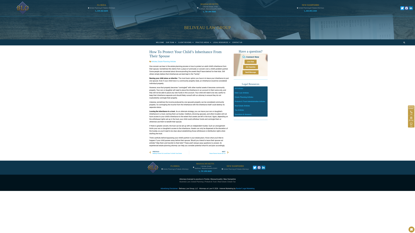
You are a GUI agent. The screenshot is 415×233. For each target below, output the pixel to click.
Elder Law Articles (242, 93)
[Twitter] (402, 8)
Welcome (160, 42)
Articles (154, 62)
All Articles (239, 88)
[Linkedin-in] (411, 8)
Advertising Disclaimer (169, 188)
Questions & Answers (243, 114)
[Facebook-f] (407, 8)
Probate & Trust (210, 182)
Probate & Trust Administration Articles (250, 101)
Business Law (185, 182)
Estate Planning (197, 182)
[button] (101, 8)
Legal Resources (220, 42)
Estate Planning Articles (167, 62)
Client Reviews (184, 42)
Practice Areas (202, 42)
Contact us (237, 42)
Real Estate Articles (242, 106)
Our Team (170, 42)
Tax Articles (239, 110)
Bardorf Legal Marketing (245, 188)
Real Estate (222, 182)
